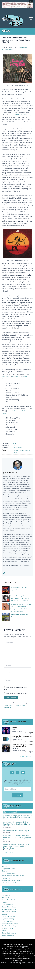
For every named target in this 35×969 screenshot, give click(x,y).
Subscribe (17, 795)
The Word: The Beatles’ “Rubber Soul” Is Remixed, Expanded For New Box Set (17, 816)
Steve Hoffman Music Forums (12, 880)
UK (29, 733)
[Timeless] (6, 730)
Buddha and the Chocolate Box (22, 736)
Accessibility (31, 963)
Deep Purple (17, 450)
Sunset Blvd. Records (9, 933)
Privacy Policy (20, 963)
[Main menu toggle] (31, 19)
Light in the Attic (7, 921)
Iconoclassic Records (9, 909)
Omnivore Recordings (9, 926)
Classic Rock (17, 448)
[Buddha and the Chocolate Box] (6, 739)
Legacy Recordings (8, 919)
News (15, 443)
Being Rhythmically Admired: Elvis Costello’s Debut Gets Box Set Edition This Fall (16, 824)
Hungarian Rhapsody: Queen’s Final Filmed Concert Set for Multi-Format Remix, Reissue (16, 846)
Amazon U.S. (6, 376)
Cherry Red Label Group (10, 900)
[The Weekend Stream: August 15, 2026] (6, 617)
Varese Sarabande (8, 935)
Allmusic (5, 866)
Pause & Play (6, 878)
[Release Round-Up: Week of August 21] (6, 590)
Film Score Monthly (8, 873)
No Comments (7, 49)
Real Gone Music (7, 928)
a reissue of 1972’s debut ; (17, 115)
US (25, 733)
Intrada (4, 914)
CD (13, 445)
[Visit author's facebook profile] (4, 573)
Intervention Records (9, 912)
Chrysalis (5, 902)
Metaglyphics (23, 947)
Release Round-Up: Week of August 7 (16, 831)
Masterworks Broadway (10, 923)
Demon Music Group (9, 907)
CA (32, 733)
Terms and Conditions (7, 963)
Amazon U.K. (16, 376)
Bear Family (6, 897)
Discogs (4, 871)
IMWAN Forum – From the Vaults (13, 876)
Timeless (14, 727)
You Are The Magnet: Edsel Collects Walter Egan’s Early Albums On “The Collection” (19, 598)
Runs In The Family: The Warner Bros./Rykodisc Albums (22, 745)
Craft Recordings (7, 904)
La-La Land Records (8, 916)
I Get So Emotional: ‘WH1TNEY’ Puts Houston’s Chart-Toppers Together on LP (17, 837)
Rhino (4, 931)
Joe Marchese (24, 47)
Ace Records (6, 895)
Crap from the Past (8, 869)
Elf (23, 450)
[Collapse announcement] (31, 1)
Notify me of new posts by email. (16, 693)
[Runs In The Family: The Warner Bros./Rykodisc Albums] (6, 747)
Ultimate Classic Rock (9, 883)
